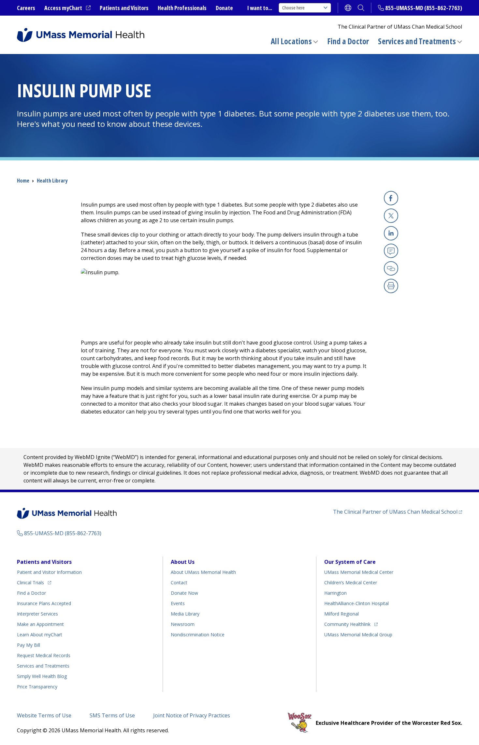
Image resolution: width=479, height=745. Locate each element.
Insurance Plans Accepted (44, 603)
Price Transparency (37, 687)
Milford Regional (341, 614)
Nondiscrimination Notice (198, 634)
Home (23, 180)
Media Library (185, 614)
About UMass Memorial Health (203, 572)
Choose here (293, 8)
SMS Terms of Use (112, 715)
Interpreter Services (37, 614)
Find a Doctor (348, 41)
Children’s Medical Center (350, 582)
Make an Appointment (40, 624)
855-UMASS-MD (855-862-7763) (423, 8)
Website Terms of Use (44, 715)
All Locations (291, 41)
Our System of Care (350, 561)
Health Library (52, 180)
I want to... (259, 8)
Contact (179, 582)
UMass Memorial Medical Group (358, 634)
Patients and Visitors (124, 8)
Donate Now (184, 593)
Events (178, 603)
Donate (224, 8)
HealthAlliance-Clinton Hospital (356, 603)
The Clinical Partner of (397, 511)
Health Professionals (182, 8)
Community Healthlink (347, 624)
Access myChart (67, 8)
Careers (26, 8)
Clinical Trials (34, 582)
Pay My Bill (28, 645)
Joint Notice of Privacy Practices (191, 715)
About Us (183, 561)
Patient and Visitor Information (49, 572)
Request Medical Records (43, 655)
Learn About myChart (39, 634)
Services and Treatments (417, 41)
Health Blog (42, 676)
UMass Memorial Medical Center (358, 572)
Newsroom (183, 624)
